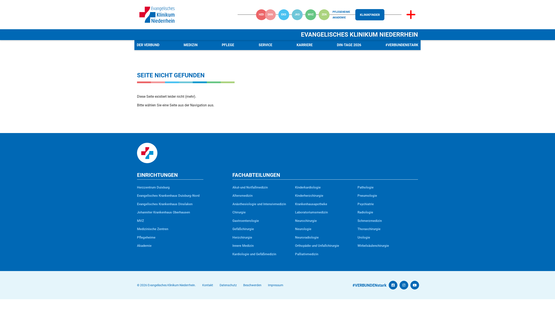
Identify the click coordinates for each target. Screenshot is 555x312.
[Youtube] (414, 285)
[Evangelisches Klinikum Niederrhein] (157, 14)
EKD (283, 14)
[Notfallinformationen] (411, 14)
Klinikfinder (370, 14)
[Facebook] (393, 285)
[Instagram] (404, 285)
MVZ (310, 14)
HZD (261, 14)
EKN (270, 14)
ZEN (324, 14)
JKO (297, 14)
